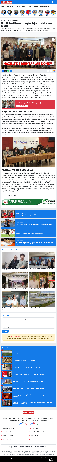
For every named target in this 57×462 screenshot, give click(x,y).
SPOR (30, 6)
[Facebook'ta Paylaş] (3, 71)
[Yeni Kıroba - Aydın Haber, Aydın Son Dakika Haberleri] (6, 2)
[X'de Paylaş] (5, 71)
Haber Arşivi (34, 439)
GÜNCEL (17, 6)
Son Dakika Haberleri (8, 439)
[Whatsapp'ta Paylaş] (8, 71)
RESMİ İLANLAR (45, 6)
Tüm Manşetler (34, 435)
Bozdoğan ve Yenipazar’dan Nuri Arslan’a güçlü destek (13, 308)
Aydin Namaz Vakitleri (8, 432)
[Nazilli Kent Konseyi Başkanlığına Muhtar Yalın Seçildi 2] (28, 152)
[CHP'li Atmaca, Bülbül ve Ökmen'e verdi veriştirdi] (42, 259)
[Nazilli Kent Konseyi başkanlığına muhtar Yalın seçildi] (28, 53)
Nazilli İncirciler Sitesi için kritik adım (38, 308)
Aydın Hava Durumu (36, 428)
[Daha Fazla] (11, 71)
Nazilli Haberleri (13, 20)
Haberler (3, 20)
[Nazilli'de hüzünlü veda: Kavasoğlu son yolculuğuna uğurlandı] (15, 259)
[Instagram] (28, 423)
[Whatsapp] (37, 423)
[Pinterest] (26, 423)
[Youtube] (34, 423)
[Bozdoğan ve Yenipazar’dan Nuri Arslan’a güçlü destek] (15, 299)
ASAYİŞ (3, 6)
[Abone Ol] (54, 71)
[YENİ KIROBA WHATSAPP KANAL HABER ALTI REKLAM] (29, 202)
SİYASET (24, 6)
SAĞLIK (36, 6)
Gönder (5, 331)
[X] (23, 423)
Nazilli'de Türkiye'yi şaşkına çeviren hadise (39, 289)
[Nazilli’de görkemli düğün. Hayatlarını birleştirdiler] (15, 280)
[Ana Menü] (54, 2)
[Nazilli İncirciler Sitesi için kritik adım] (42, 299)
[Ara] (52, 2)
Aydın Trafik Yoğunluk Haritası (38, 432)
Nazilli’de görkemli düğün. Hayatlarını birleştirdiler (14, 289)
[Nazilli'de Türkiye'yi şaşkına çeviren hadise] (42, 280)
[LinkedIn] (31, 423)
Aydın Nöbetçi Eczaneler (9, 428)
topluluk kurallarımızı (16, 336)
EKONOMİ (10, 6)
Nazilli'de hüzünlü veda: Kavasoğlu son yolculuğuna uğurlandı (14, 269)
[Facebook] (20, 423)
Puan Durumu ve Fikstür (8, 435)
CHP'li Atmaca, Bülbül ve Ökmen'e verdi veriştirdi (41, 268)
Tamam (51, 460)
